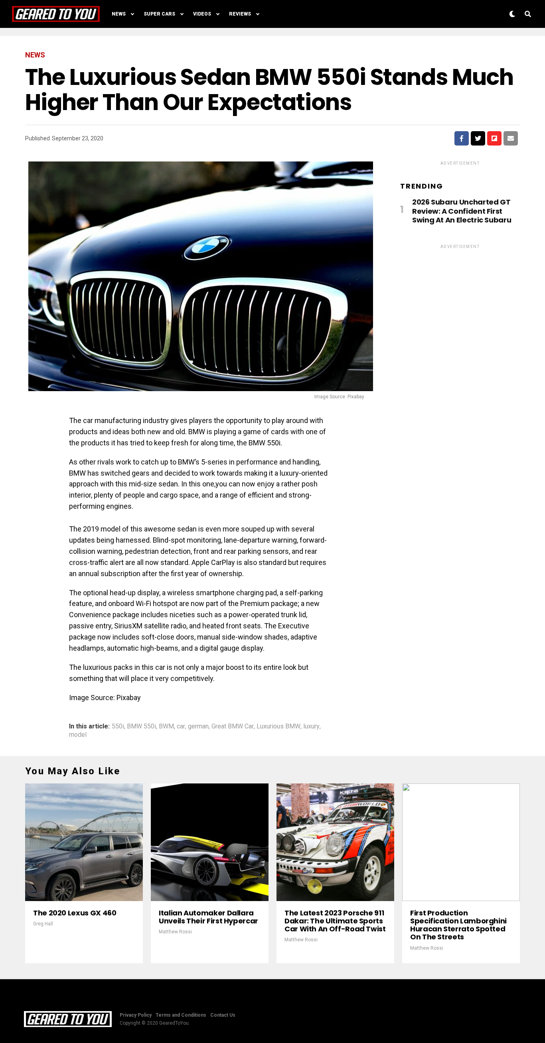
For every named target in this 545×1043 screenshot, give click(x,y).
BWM (166, 726)
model (78, 735)
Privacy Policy (136, 1015)
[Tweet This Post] (478, 138)
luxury (311, 726)
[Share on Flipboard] (494, 138)
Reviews (240, 14)
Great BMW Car (232, 726)
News (119, 14)
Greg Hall (43, 924)
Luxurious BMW (278, 726)
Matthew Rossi (175, 932)
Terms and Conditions (181, 1015)
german (198, 726)
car (181, 726)
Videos (202, 14)
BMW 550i (141, 726)
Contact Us (222, 1015)
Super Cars (159, 14)
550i (118, 726)
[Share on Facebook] (461, 138)
